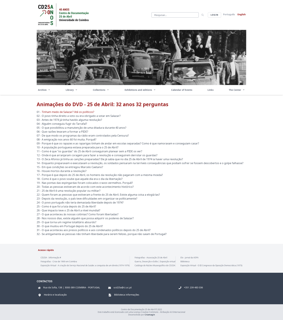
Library (70, 89)
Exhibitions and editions (139, 89)
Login (214, 14)
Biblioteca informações (126, 294)
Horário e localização (55, 294)
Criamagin (150, 314)
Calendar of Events (181, 89)
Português (229, 14)
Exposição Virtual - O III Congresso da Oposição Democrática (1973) (211, 265)
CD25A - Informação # (51, 257)
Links (211, 89)
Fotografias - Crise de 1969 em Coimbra (59, 261)
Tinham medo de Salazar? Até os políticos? (68, 112)
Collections (99, 89)
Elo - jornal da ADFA (189, 257)
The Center (235, 89)
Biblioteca (184, 261)
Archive (42, 89)
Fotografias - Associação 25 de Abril (151, 257)
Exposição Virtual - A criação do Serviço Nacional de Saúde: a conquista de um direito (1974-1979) (85, 265)
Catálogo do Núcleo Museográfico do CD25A (155, 265)
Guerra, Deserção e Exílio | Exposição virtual (155, 261)
